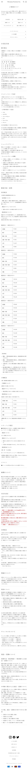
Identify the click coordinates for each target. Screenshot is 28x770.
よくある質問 (14, 34)
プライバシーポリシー (14, 37)
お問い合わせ (14, 744)
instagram (10, 737)
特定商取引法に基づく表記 (14, 753)
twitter (17, 737)
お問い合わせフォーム (13, 524)
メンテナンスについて (14, 31)
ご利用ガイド (14, 747)
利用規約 (14, 759)
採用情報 (14, 750)
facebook (14, 737)
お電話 (4, 524)
